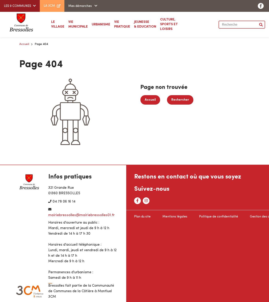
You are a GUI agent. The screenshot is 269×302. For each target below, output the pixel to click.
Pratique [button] (122, 24)
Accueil (24, 44)
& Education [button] (145, 24)
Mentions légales (174, 216)
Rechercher (180, 99)
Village (57, 24)
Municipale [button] (78, 24)
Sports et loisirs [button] (169, 24)
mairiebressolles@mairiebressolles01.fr (81, 215)
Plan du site (142, 216)
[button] (101, 24)
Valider (261, 25)
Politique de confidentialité (218, 216)
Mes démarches (80, 6)
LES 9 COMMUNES (17, 6)
